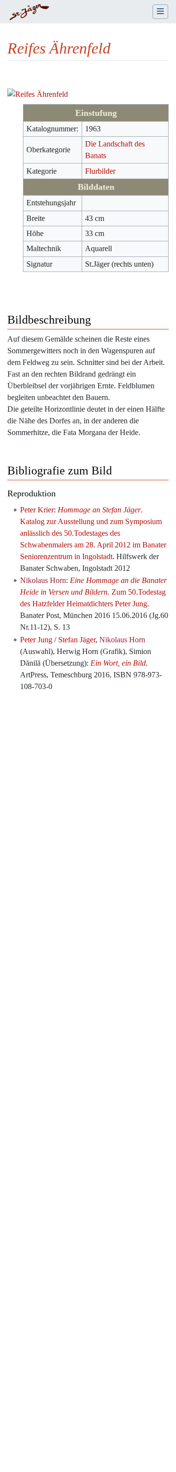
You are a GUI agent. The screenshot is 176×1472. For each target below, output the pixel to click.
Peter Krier (37, 510)
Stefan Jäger (76, 640)
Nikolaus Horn (43, 580)
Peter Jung (36, 640)
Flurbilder (100, 171)
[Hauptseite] (29, 12)
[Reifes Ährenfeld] (37, 94)
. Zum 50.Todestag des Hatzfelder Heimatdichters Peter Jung (93, 592)
